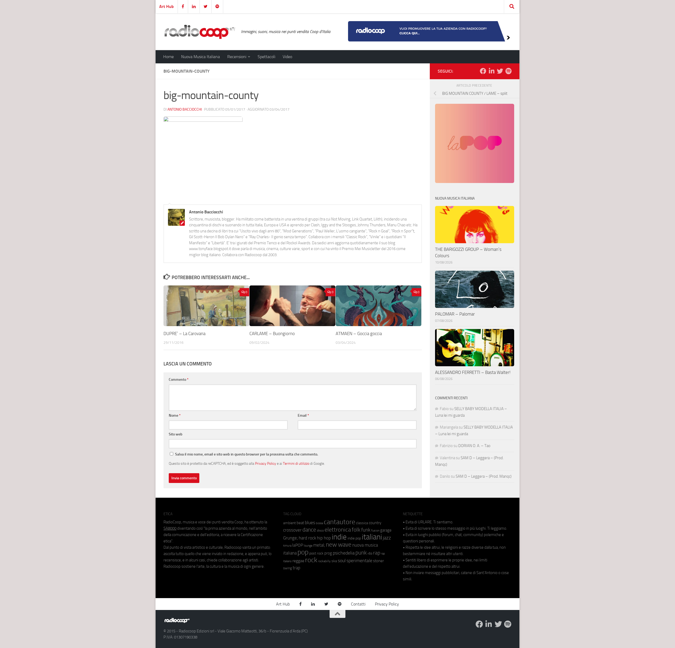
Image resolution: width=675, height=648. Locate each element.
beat (300, 522)
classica (362, 523)
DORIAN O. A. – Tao (474, 445)
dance (309, 529)
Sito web (175, 434)
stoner (378, 560)
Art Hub (166, 6)
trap (296, 567)
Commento (179, 379)
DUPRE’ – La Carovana (184, 333)
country (375, 522)
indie (339, 536)
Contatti (358, 604)
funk (365, 530)
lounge (308, 545)
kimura (287, 545)
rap (376, 553)
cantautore (339, 522)
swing (287, 568)
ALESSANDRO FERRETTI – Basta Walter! (472, 372)
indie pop (354, 538)
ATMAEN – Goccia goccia (359, 333)
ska (334, 561)
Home (168, 56)
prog (328, 553)
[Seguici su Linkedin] (491, 71)
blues (310, 522)
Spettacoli (266, 56)
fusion (375, 530)
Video (287, 56)
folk (356, 530)
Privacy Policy (265, 463)
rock (311, 560)
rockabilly (324, 561)
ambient (289, 523)
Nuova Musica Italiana (200, 56)
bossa (319, 523)
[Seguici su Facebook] (483, 71)
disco (320, 530)
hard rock (307, 538)
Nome (175, 415)
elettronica (338, 529)
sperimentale (359, 561)
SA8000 (169, 528)
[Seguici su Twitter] (500, 71)
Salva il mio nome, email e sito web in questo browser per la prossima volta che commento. (246, 454)
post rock (316, 553)
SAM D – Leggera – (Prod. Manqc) (484, 476)
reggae (298, 560)
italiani (372, 537)
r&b (370, 553)
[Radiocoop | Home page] (199, 32)
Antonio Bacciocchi (184, 109)
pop (302, 552)
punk (361, 553)
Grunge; (290, 538)
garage (386, 530)
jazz (387, 538)
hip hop (324, 538)
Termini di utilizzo (296, 463)
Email (303, 415)
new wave (338, 544)
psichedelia (344, 553)
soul (342, 561)
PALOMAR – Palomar (455, 314)
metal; (319, 545)
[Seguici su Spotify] (508, 71)
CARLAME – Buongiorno (272, 333)
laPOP (297, 545)
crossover (292, 530)
